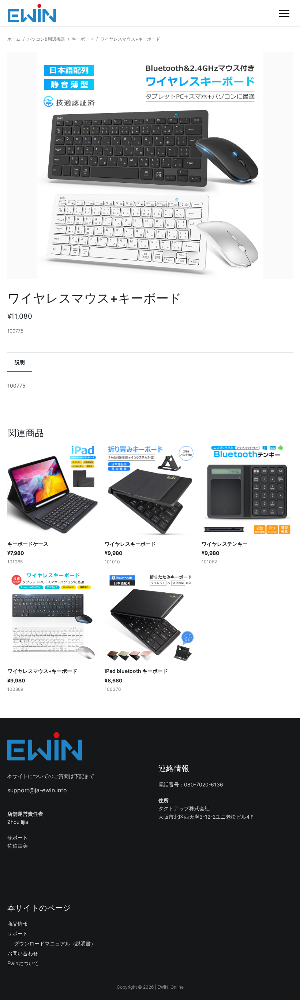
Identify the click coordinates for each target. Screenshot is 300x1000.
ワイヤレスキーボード (130, 544)
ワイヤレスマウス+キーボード (42, 671)
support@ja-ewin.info (37, 790)
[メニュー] (284, 13)
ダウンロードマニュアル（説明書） (55, 943)
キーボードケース (27, 544)
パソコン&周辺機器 (46, 39)
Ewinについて (23, 963)
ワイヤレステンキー (225, 544)
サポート (17, 933)
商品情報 (17, 924)
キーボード (83, 39)
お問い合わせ (22, 953)
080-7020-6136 (203, 784)
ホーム (13, 39)
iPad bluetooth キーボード (136, 671)
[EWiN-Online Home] (32, 13)
